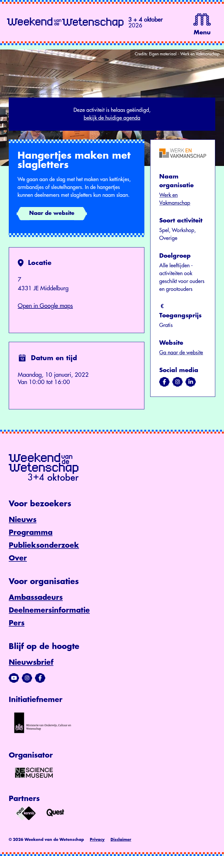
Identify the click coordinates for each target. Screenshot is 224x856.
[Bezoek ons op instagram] (177, 382)
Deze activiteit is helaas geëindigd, (112, 114)
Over (18, 558)
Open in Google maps (45, 306)
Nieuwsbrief (31, 662)
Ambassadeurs (36, 597)
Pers (16, 623)
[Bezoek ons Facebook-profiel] (40, 678)
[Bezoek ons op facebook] (164, 382)
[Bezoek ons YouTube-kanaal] (14, 678)
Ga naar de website (181, 352)
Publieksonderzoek (44, 545)
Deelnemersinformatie (49, 610)
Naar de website (51, 213)
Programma (30, 532)
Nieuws (22, 519)
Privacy (97, 839)
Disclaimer (121, 839)
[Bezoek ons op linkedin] (191, 382)
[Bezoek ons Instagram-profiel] (27, 678)
